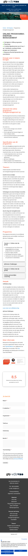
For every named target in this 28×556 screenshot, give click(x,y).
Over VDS (14, 499)
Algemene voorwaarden (14, 493)
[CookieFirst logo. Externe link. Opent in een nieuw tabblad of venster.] (1, 540)
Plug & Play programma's (14, 503)
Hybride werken (14, 529)
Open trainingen (14, 505)
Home (4, 28)
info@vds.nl (16, 488)
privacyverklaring (18, 458)
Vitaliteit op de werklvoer (13, 525)
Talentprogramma (14, 507)
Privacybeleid (24, 539)
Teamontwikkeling (13, 527)
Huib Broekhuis (9, 346)
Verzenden (5, 462)
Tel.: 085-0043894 (14, 486)
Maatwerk (14, 501)
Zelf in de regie (14, 513)
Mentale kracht (14, 515)
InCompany (10, 28)
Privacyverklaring (14, 491)
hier (19, 348)
